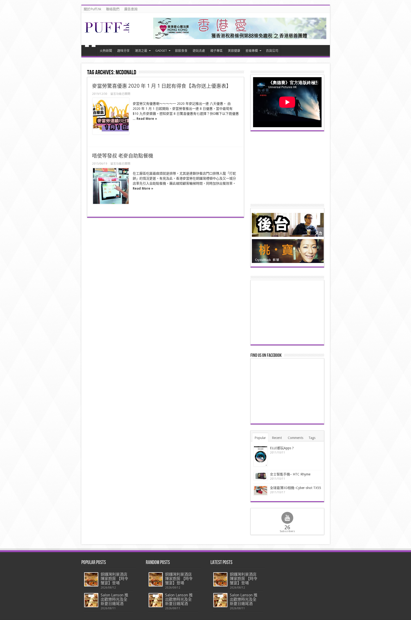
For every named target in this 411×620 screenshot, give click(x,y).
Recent (277, 438)
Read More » (147, 119)
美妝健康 (234, 50)
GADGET (161, 50)
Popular (260, 438)
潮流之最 (141, 50)
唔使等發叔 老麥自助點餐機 (122, 156)
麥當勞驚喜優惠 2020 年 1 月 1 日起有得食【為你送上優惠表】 (161, 86)
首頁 (90, 51)
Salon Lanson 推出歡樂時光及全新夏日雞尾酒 (114, 599)
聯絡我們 (112, 9)
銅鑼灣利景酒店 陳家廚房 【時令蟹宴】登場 (114, 578)
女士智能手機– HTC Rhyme (290, 474)
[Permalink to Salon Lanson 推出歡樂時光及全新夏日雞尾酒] (91, 600)
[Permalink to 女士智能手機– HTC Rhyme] (260, 476)
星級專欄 (251, 50)
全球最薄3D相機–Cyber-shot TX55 (295, 488)
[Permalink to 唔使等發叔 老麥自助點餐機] (111, 186)
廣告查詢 (130, 9)
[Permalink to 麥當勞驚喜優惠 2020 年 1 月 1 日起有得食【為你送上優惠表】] (111, 116)
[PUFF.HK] (107, 31)
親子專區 (216, 50)
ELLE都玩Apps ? (282, 448)
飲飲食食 (181, 50)
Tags (311, 438)
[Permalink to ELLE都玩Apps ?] (260, 456)
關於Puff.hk (92, 9)
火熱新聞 (106, 50)
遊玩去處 (199, 50)
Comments (295, 438)
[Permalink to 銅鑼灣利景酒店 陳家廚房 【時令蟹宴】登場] (91, 579)
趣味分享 (123, 50)
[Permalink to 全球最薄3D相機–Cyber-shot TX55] (260, 490)
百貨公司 (272, 50)
